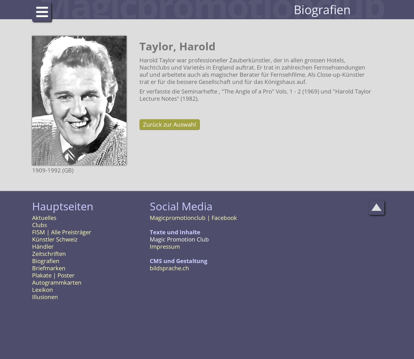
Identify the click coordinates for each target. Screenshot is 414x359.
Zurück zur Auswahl (169, 124)
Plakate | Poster (53, 275)
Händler (43, 246)
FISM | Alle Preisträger (61, 232)
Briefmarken (48, 268)
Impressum (165, 246)
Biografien (45, 261)
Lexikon (42, 290)
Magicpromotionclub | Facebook (193, 218)
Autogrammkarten (56, 282)
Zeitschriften (49, 254)
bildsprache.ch (169, 268)
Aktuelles (44, 218)
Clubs (39, 225)
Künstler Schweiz (54, 239)
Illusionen (45, 297)
